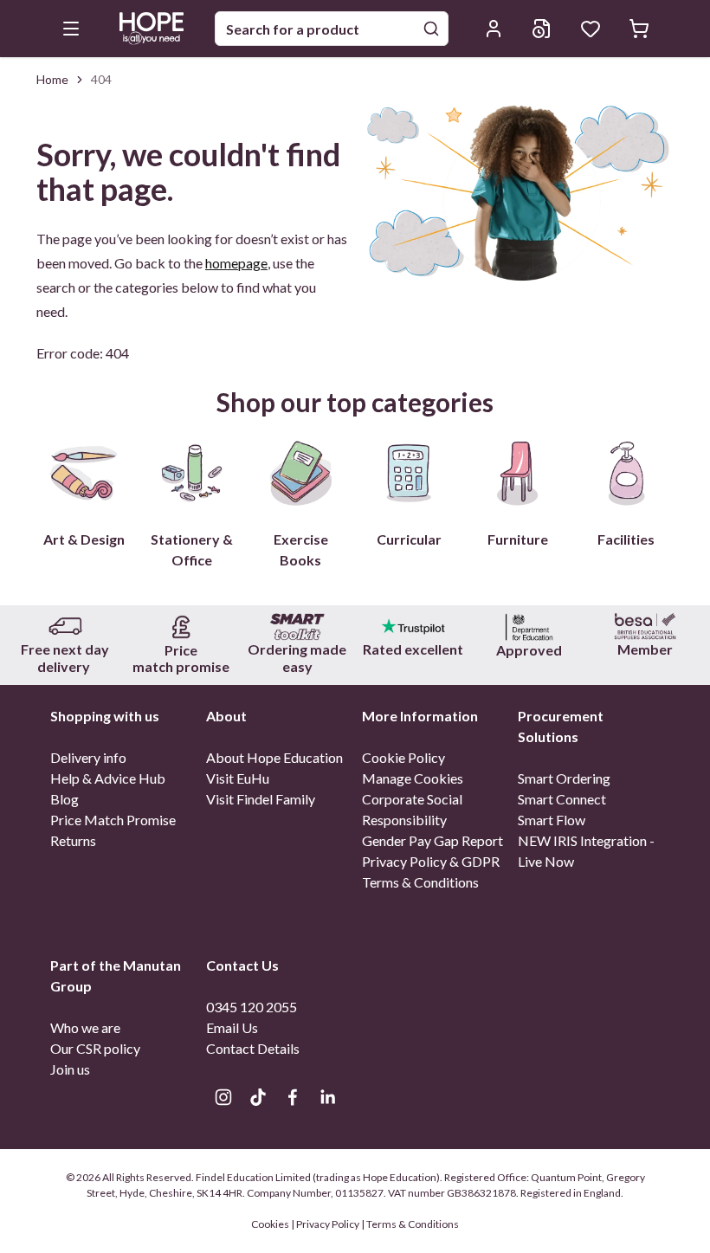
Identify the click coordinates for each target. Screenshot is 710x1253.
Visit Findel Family (260, 799)
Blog (64, 799)
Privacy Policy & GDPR (431, 861)
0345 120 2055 (251, 1006)
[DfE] (529, 626)
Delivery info (88, 757)
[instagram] (223, 1097)
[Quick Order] (542, 28)
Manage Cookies (412, 778)
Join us (70, 1069)
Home (52, 79)
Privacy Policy (327, 1223)
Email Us (232, 1027)
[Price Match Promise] (181, 626)
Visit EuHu (237, 778)
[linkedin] (327, 1097)
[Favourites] (590, 28)
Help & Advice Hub (107, 778)
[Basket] (639, 28)
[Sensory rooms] (297, 626)
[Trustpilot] (413, 626)
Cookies (271, 1223)
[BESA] (645, 626)
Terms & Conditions (420, 882)
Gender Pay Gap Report (432, 840)
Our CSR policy (95, 1048)
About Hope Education (274, 757)
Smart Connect (562, 799)
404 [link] (101, 79)
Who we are (85, 1027)
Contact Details (253, 1048)
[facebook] (292, 1097)
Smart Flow (551, 819)
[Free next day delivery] (65, 626)
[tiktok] (258, 1097)
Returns (73, 840)
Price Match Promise (113, 819)
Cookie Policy (403, 757)
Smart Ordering (564, 778)
